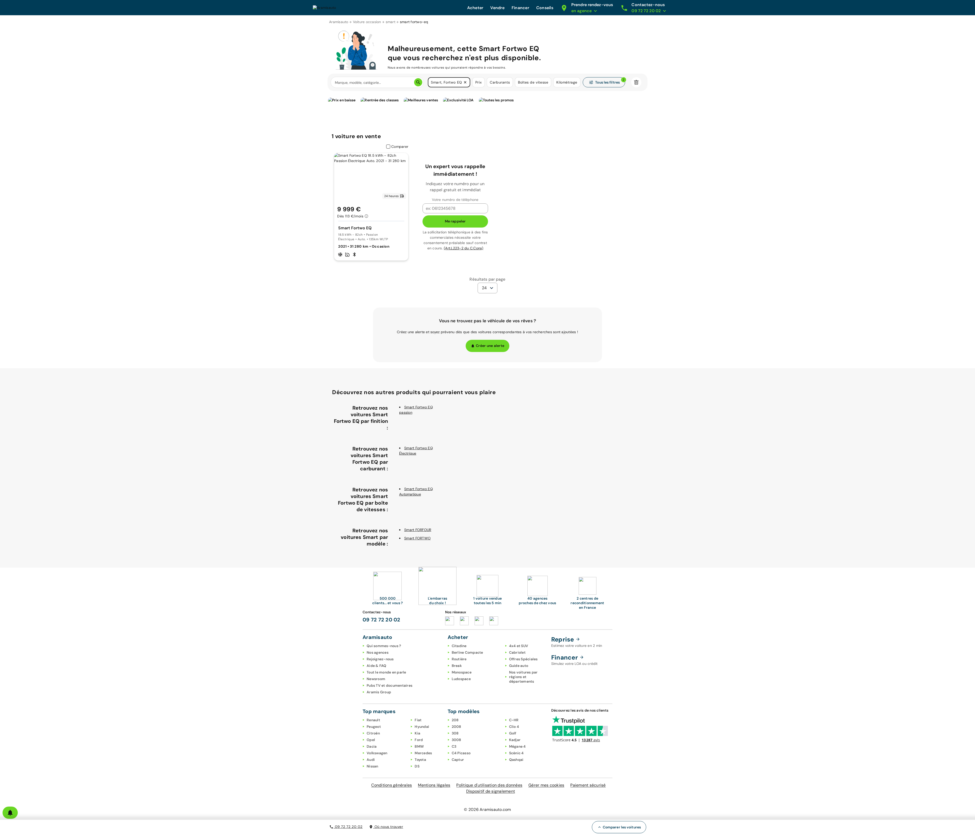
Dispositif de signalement (490, 791)
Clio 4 (514, 726)
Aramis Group (379, 692)
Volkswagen (377, 753)
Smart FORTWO (417, 538)
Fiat (418, 720)
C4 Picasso (461, 753)
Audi (371, 759)
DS (417, 766)
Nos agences (377, 652)
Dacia (372, 746)
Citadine (459, 646)
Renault (373, 720)
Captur (458, 759)
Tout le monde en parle (386, 672)
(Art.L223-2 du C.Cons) (463, 248)
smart (390, 22)
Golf (512, 733)
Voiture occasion (367, 22)
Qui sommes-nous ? (384, 646)
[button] (465, 82)
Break (457, 665)
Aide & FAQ (376, 665)
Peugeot (374, 726)
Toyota (420, 759)
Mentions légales (434, 785)
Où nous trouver (388, 826)
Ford (419, 739)
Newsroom (376, 679)
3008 (456, 739)
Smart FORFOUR (417, 529)
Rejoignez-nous (380, 659)
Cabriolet (517, 652)
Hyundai (422, 726)
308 (455, 733)
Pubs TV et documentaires (389, 685)
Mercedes (423, 753)
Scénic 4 (516, 753)
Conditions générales (391, 785)
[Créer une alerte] (10, 813)
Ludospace (461, 679)
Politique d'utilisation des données (489, 785)
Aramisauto (338, 22)
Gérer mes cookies (546, 785)
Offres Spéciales (523, 659)
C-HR (514, 720)
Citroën (373, 733)
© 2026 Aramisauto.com (487, 809)
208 (455, 720)
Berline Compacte (467, 652)
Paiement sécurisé (588, 785)
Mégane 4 (517, 746)
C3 (454, 746)
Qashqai (516, 759)
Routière (459, 659)
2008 (456, 726)
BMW (419, 746)
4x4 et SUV (518, 646)
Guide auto (518, 665)
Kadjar (515, 739)
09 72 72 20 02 (348, 826)
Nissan (372, 766)
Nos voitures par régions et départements (523, 677)
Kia (417, 733)
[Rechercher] (418, 82)
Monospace (462, 672)
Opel (371, 739)
